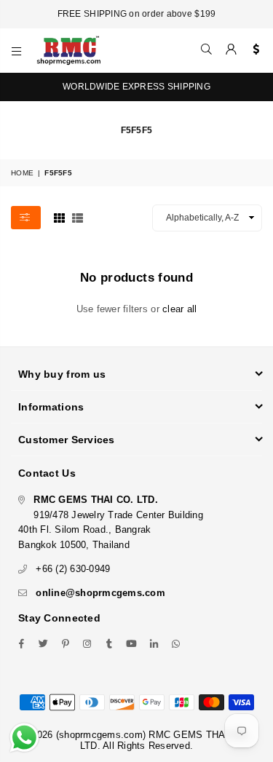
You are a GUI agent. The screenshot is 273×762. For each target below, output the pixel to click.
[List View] (77, 217)
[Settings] (253, 50)
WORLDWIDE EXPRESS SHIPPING (136, 87)
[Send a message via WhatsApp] (24, 738)
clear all (179, 308)
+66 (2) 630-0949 (73, 568)
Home (22, 173)
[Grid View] (59, 217)
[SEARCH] (206, 50)
